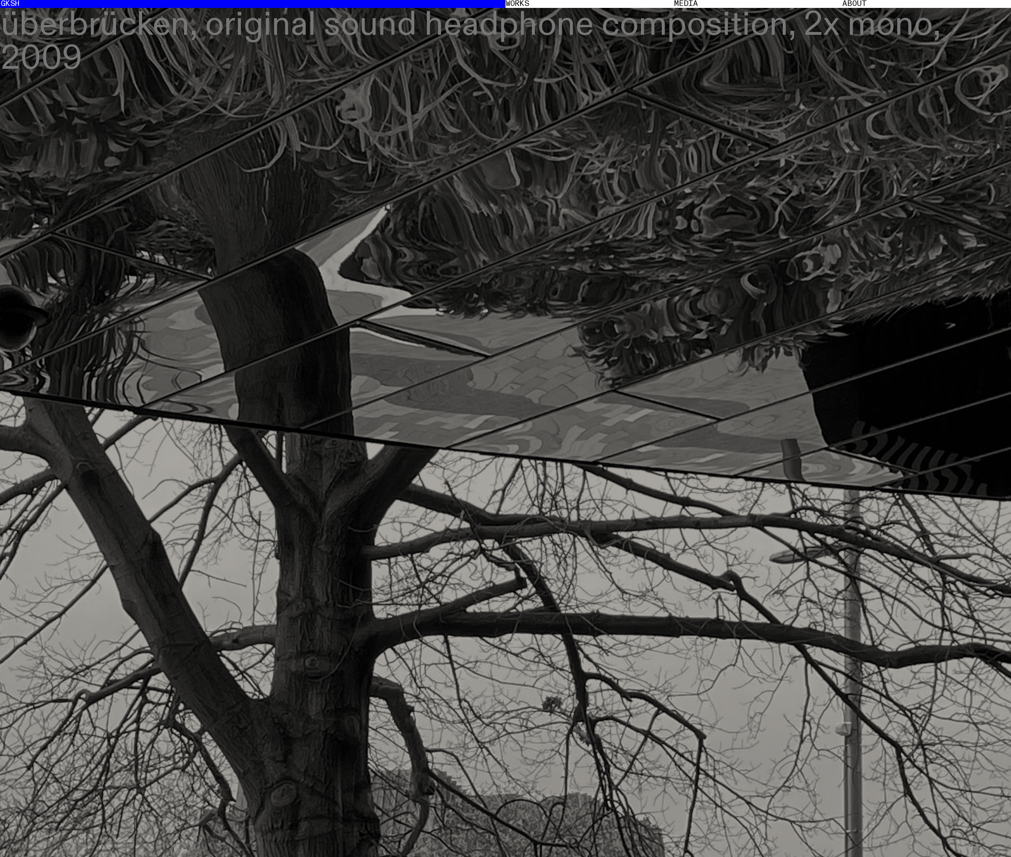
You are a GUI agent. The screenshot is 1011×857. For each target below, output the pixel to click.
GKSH (10, 4)
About (854, 4)
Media (686, 4)
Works (517, 4)
